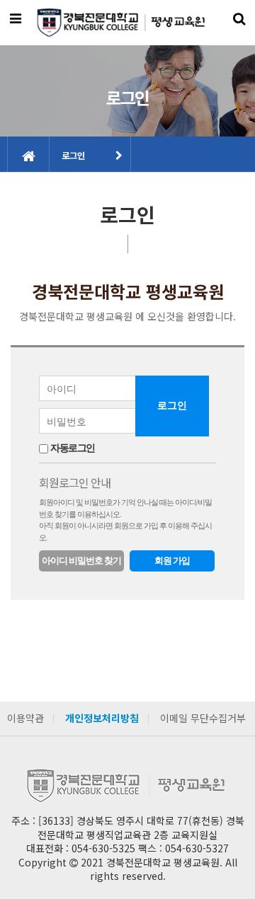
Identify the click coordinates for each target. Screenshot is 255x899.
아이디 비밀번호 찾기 (81, 560)
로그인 (73, 155)
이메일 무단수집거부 (203, 718)
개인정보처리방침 (102, 718)
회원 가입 (172, 560)
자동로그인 (72, 448)
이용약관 (25, 718)
